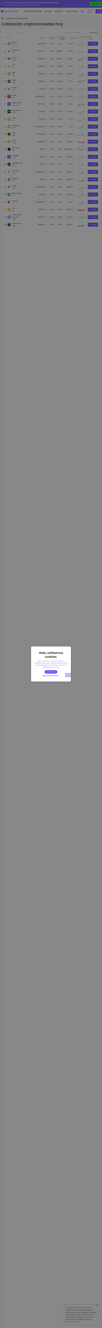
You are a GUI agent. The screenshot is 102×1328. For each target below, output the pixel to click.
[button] (51, 676)
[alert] (51, 664)
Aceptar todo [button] (51, 672)
